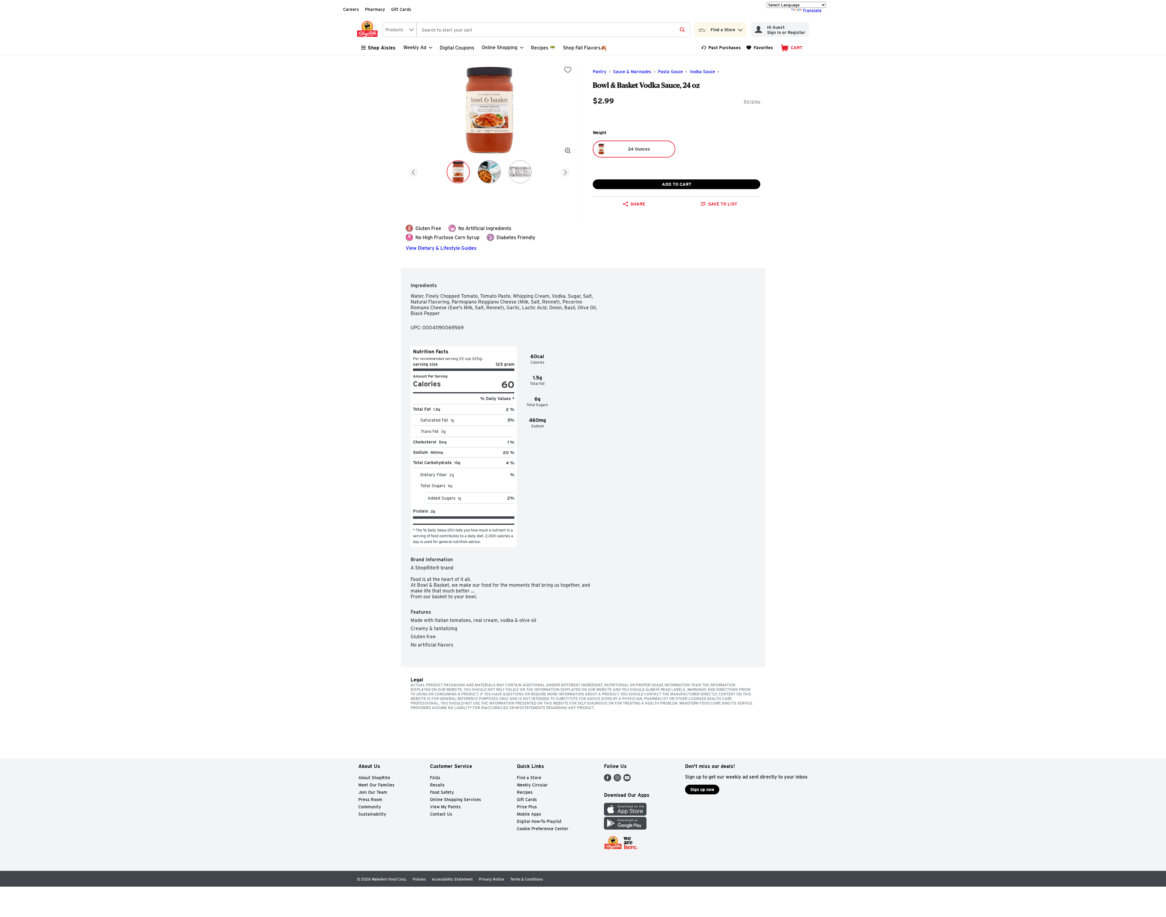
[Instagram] (617, 780)
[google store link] (625, 828)
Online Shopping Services (455, 799)
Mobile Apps (529, 814)
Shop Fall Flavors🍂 (585, 48)
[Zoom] (567, 150)
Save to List (722, 204)
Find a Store (529, 777)
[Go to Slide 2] (489, 172)
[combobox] (400, 29)
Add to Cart (676, 184)
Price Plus (527, 806)
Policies (419, 879)
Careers (351, 9)
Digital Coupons (457, 48)
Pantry (599, 71)
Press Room (370, 799)
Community (369, 806)
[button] (740, 28)
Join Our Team (372, 792)
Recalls (437, 785)
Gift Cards (401, 9)
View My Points (445, 806)
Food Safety (442, 792)
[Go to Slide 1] (458, 172)
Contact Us (441, 814)
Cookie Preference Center (542, 828)
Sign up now (702, 789)
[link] (721, 47)
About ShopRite (374, 777)
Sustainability (372, 814)
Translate (812, 10)
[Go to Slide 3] (520, 172)
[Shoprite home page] (368, 30)
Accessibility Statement (452, 879)
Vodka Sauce (702, 71)
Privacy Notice (491, 879)
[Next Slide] (565, 171)
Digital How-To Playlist (539, 821)
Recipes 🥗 (543, 48)
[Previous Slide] (413, 171)
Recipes (525, 792)
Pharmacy (375, 9)
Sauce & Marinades (632, 71)
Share (637, 204)
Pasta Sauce (670, 71)
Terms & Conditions (526, 879)
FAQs (435, 777)
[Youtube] (627, 780)
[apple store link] (625, 814)
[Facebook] (607, 780)
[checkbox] (567, 69)
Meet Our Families (376, 785)
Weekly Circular (532, 785)
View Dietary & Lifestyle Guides (441, 248)
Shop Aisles (382, 48)
